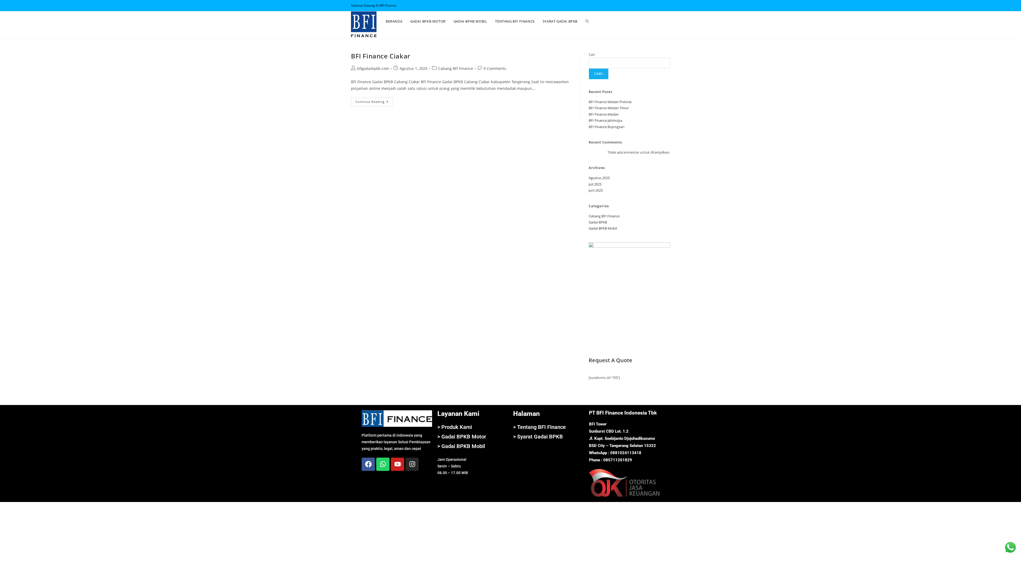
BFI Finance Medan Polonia (610, 101)
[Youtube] (397, 464)
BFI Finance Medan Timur (609, 107)
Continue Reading (374, 100)
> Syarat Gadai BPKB (538, 436)
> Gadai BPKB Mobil (461, 446)
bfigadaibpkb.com (373, 68)
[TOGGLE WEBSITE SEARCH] (587, 21)
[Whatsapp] (383, 464)
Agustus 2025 (599, 177)
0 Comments (495, 68)
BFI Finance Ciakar (380, 56)
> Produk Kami (454, 427)
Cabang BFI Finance (455, 68)
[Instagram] (412, 464)
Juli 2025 (595, 184)
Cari (592, 54)
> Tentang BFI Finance (539, 427)
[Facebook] (368, 464)
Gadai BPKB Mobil (603, 228)
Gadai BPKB (598, 222)
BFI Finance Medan (604, 114)
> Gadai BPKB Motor (461, 436)
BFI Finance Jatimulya (605, 120)
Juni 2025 (596, 190)
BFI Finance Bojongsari (606, 126)
